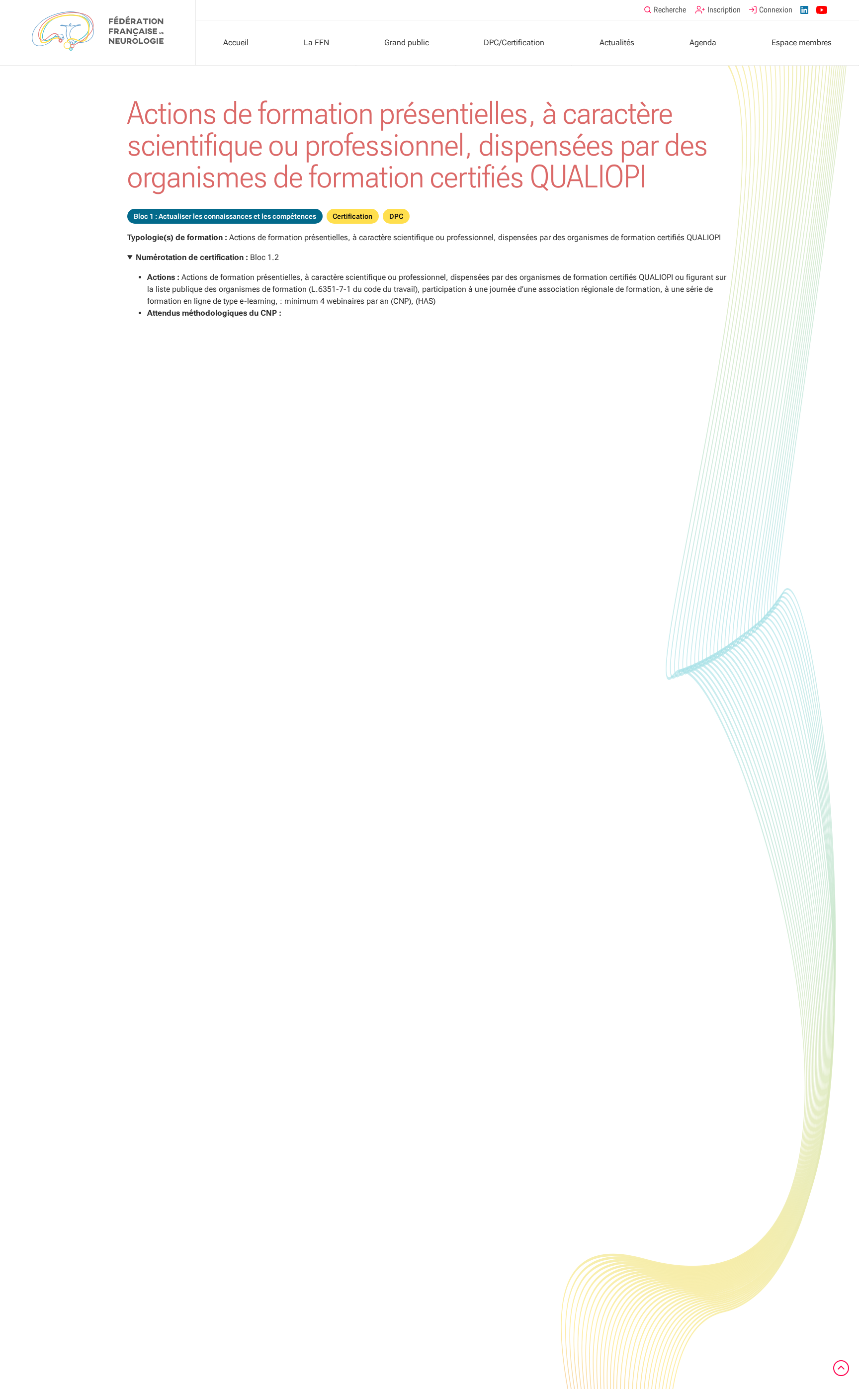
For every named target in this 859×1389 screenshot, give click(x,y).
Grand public (406, 42)
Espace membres (802, 42)
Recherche (670, 9)
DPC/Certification (514, 42)
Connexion (775, 9)
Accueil (236, 42)
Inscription (724, 9)
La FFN (316, 42)
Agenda (702, 42)
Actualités (617, 42)
